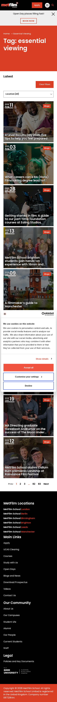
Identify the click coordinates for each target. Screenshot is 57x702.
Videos (7, 588)
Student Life (9, 621)
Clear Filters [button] (44, 84)
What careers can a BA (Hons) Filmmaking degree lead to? (27, 178)
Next (46, 484)
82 (34, 484)
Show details (42, 359)
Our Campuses (11, 615)
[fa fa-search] (53, 5)
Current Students (12, 641)
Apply (37, 5)
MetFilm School (16, 509)
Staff (6, 648)
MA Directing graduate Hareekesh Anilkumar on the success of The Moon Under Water (25, 431)
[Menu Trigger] (47, 5)
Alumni (7, 628)
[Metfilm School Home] (9, 5)
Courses (7, 556)
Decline (28, 386)
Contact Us (9, 595)
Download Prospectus (15, 582)
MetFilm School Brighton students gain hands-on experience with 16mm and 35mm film (24, 263)
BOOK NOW (28, 21)
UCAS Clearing (11, 549)
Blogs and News (11, 575)
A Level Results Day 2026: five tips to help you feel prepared (26, 136)
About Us (8, 608)
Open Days (9, 569)
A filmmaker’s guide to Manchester (21, 304)
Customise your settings (27, 376)
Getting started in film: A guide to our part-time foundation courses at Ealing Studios (27, 219)
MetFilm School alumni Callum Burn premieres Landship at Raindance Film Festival (26, 471)
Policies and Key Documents (18, 661)
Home (6, 33)
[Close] (53, 14)
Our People (9, 634)
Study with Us (10, 562)
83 (39, 484)
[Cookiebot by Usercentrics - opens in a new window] (42, 314)
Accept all (28, 367)
